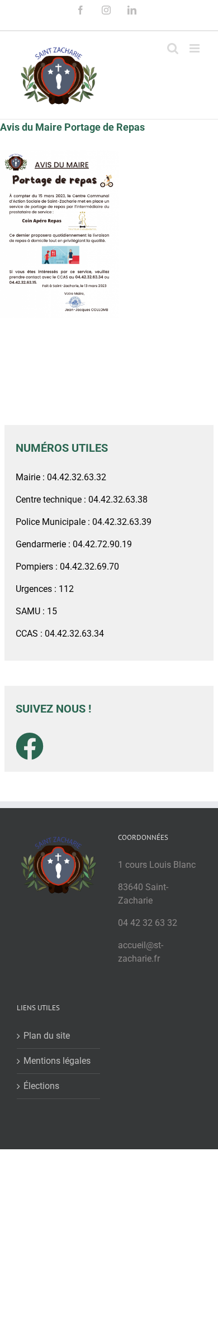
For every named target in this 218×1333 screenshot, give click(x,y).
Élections (41, 1086)
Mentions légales (57, 1060)
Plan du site (46, 1035)
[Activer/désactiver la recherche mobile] (172, 48)
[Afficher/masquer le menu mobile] (195, 48)
